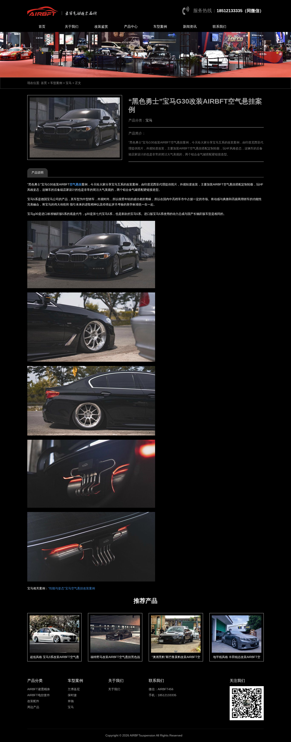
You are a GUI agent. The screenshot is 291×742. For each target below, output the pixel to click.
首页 (42, 26)
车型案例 (160, 26)
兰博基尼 (74, 689)
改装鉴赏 (101, 26)
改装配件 (33, 701)
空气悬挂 (76, 184)
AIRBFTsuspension (142, 735)
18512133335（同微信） (240, 10)
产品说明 (37, 172)
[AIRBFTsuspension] (63, 10)
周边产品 (33, 707)
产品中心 (131, 26)
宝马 (69, 83)
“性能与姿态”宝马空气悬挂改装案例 (71, 588)
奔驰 (71, 701)
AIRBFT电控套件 (38, 695)
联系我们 (219, 26)
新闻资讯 (190, 26)
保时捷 (72, 695)
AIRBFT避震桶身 (38, 689)
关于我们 (71, 26)
